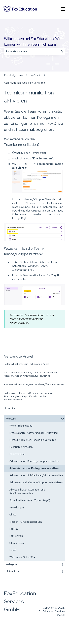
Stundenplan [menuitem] (16, 543)
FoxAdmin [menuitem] (11, 418)
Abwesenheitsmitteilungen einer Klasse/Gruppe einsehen (34, 384)
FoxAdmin (35, 75)
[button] (62, 418)
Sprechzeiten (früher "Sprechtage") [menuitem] (29, 500)
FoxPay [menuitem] (13, 529)
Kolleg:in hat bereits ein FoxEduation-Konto (26, 363)
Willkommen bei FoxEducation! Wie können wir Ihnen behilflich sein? (32, 41)
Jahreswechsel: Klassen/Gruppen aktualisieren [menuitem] (36, 482)
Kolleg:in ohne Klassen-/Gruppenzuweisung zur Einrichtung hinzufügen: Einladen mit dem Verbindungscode (28, 396)
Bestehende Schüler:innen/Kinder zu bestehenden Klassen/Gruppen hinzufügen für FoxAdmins (30, 374)
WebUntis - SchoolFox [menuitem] (22, 557)
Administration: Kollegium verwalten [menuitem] (34, 468)
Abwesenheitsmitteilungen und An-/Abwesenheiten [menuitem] (27, 491)
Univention (10, 408)
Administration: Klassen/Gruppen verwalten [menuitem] (34, 461)
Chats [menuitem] (12, 514)
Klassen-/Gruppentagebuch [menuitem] (25, 521)
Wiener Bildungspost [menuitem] (21, 425)
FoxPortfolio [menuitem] (16, 536)
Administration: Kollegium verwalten (24, 82)
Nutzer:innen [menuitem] (13, 571)
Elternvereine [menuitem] (17, 454)
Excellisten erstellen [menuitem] (21, 447)
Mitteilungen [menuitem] (16, 507)
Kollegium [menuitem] (11, 564)
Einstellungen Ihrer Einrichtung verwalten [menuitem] (32, 440)
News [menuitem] (12, 550)
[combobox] (31, 51)
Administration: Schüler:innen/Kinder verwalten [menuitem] (36, 475)
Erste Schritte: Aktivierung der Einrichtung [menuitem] (33, 433)
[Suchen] (62, 51)
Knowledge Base (14, 75)
